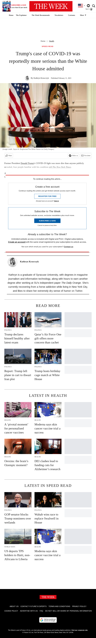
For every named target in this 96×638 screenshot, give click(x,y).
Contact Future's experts (33, 606)
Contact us (68, 247)
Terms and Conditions (59, 606)
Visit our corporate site (79, 630)
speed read (48, 46)
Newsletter (87, 155)
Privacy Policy (79, 606)
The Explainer (21, 15)
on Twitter (77, 290)
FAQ (41, 611)
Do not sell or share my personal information (68, 611)
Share (10, 155)
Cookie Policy (11, 611)
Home (43, 41)
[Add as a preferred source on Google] (48, 620)
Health (51, 41)
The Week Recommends (41, 15)
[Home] (10, 15)
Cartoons (71, 15)
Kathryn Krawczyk (41, 78)
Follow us (75, 155)
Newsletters (59, 15)
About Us (14, 606)
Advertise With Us (29, 611)
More (82, 15)
